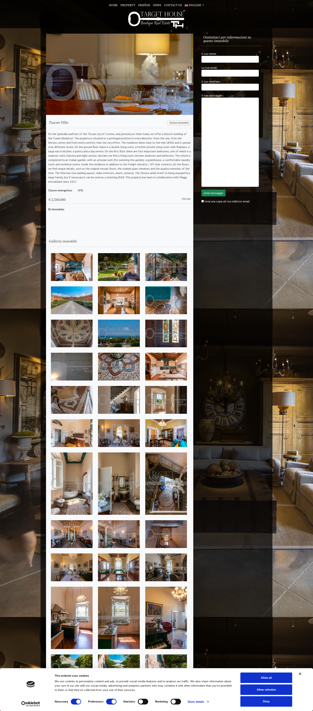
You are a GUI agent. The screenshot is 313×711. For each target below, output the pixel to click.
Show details (196, 701)
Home (113, 5)
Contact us (173, 5)
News (157, 5)
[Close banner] (300, 674)
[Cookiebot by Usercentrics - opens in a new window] (31, 704)
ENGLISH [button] (195, 5)
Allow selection (266, 689)
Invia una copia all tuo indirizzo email (227, 201)
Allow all (266, 677)
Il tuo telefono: (211, 81)
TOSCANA (186, 199)
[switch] (111, 701)
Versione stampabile (179, 122)
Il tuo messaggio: (212, 95)
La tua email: (209, 67)
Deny (266, 701)
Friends (144, 5)
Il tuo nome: (209, 53)
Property (127, 5)
